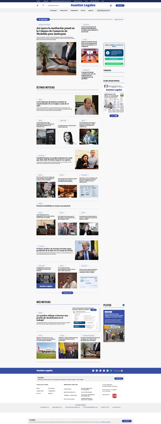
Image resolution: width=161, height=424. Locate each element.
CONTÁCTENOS (67, 389)
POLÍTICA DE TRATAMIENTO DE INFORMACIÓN (88, 395)
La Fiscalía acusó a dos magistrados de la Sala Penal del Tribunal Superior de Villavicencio (45, 125)
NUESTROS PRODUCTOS (69, 392)
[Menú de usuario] (111, 5)
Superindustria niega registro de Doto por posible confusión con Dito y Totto (114, 315)
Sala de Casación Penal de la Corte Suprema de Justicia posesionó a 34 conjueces (89, 44)
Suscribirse (120, 5)
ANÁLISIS (90, 10)
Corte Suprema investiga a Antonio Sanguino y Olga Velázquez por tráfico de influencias (87, 125)
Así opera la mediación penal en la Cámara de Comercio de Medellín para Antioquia (55, 31)
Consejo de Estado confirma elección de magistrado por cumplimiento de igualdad (88, 75)
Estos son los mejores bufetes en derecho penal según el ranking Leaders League (88, 271)
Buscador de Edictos (104, 10)
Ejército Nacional (95, 1)
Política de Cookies (106, 422)
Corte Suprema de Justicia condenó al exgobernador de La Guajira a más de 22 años (52, 104)
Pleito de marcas (78, 1)
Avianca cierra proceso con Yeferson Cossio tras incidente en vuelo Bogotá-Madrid (45, 339)
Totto (86, 1)
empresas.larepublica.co (72, 407)
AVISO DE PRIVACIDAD (86, 392)
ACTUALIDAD (53, 10)
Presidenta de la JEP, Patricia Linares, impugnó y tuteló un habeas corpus (88, 218)
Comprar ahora (114, 59)
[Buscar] (43, 5)
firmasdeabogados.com (90, 407)
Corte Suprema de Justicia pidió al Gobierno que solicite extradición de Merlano (67, 180)
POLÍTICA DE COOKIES (69, 399)
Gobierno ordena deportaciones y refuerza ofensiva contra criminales (68, 339)
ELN (103, 1)
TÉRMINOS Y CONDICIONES (70, 395)
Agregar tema (117, 19)
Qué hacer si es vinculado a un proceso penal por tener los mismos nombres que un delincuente (88, 180)
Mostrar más (67, 293)
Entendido (126, 421)
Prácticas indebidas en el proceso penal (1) (53, 206)
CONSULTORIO (63, 10)
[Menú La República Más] (37, 5)
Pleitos (107, 305)
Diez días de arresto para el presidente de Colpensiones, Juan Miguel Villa (66, 218)
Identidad (45, 1)
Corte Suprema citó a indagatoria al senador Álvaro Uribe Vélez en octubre (45, 216)
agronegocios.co (57, 407)
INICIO (38, 388)
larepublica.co (45, 407)
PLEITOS (83, 10)
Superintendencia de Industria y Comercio (61, 1)
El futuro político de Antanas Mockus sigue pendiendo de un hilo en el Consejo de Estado (54, 250)
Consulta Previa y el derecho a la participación (67, 126)
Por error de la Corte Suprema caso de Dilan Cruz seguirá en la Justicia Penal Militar (45, 178)
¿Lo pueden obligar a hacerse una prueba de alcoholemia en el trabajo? (52, 317)
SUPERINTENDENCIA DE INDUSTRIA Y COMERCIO (87, 399)
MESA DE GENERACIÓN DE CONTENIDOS (86, 389)
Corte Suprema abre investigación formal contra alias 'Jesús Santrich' (66, 269)
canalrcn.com (105, 407)
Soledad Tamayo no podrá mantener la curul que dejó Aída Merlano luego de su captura (54, 159)
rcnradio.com (116, 407)
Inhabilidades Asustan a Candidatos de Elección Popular (43, 269)
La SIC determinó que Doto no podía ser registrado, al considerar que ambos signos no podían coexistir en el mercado (114, 321)
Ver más (113, 115)
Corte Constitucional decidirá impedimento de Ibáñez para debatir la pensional (89, 29)
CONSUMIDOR (74, 10)
